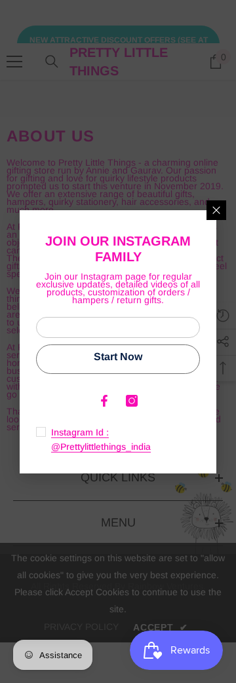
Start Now (118, 356)
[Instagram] (132, 401)
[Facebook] (104, 401)
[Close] (216, 210)
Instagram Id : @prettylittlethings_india (101, 439)
